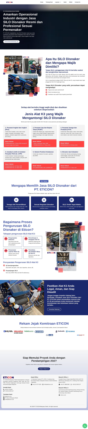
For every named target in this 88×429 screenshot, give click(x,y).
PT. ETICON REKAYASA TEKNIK (11, 11)
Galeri (65, 2)
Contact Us (77, 2)
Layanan (57, 2)
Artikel (70, 2)
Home (41, 2)
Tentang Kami (49, 2)
